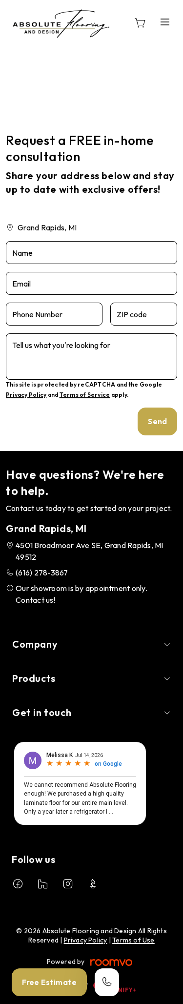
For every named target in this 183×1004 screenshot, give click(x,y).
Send (157, 421)
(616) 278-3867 (42, 572)
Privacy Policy (26, 394)
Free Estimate (49, 982)
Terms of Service (85, 394)
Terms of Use (133, 940)
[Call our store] (107, 982)
